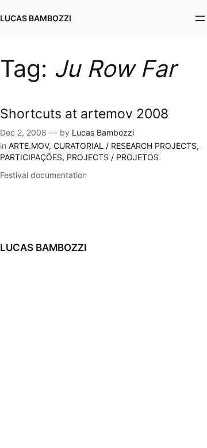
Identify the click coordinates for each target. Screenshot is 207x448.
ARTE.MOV (29, 145)
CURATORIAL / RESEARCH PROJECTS (125, 145)
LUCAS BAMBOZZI (35, 18)
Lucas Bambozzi (103, 132)
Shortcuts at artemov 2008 (84, 113)
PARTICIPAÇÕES (31, 157)
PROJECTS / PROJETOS (113, 157)
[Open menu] (200, 18)
